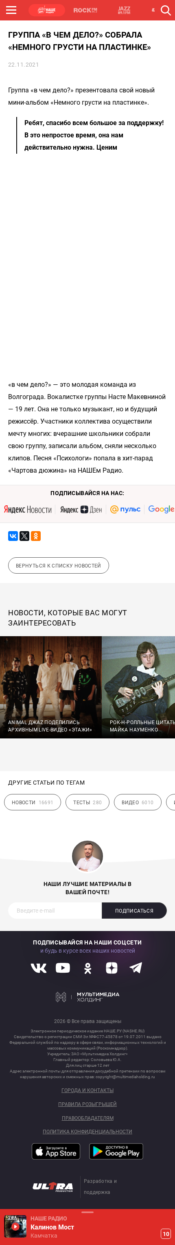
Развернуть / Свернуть (87, 1212)
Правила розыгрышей (87, 1104)
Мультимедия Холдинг (88, 997)
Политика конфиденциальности (87, 1132)
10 (166, 1234)
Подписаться (134, 911)
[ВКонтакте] (13, 536)
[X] (24, 536)
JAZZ (124, 10)
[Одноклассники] (36, 536)
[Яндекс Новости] (27, 509)
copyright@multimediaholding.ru (125, 1077)
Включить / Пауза (15, 1226)
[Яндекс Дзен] (80, 509)
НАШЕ (46, 10)
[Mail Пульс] (125, 509)
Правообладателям (88, 1118)
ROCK (85, 10)
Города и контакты (87, 1090)
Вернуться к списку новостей (58, 566)
